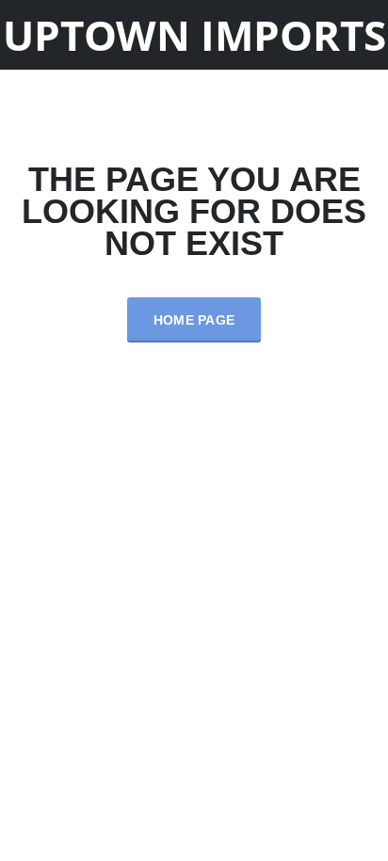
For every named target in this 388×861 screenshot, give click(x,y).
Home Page (194, 319)
